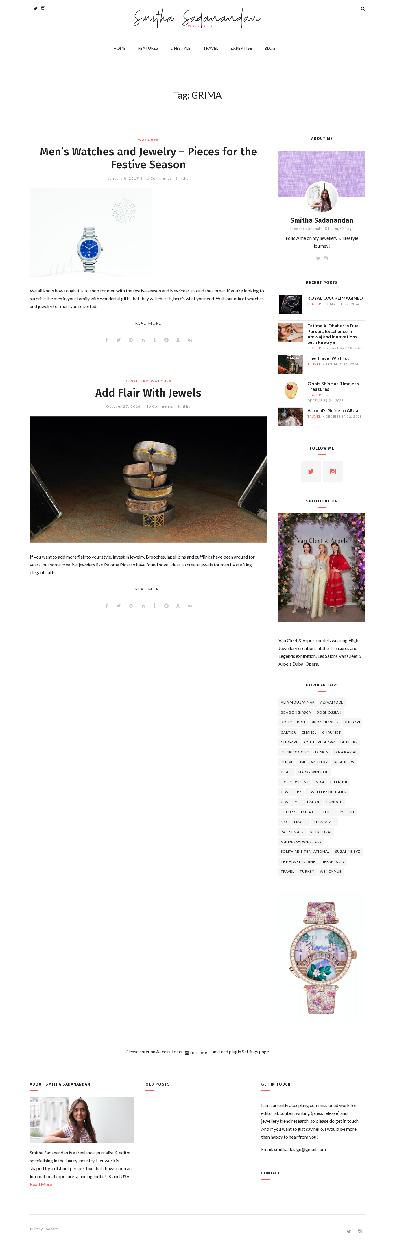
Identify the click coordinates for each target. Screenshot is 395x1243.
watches (148, 139)
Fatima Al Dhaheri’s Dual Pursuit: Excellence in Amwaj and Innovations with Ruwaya (333, 334)
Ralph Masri (293, 832)
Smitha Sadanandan (198, 19)
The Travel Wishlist (328, 358)
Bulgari (352, 722)
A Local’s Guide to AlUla (332, 410)
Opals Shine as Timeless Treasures (333, 386)
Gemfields (343, 762)
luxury (288, 812)
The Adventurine (298, 861)
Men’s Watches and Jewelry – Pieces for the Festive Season (148, 158)
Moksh (347, 812)
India (320, 782)
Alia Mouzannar (298, 702)
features (316, 304)
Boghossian (329, 712)
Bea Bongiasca (296, 712)
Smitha (182, 178)
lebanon (312, 802)
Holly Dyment (295, 782)
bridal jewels (325, 722)
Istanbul (339, 782)
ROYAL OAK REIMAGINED (335, 298)
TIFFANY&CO (332, 861)
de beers (348, 742)
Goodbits (51, 1229)
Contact (270, 1173)
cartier (288, 732)
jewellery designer (327, 792)
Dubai (286, 762)
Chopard (290, 742)
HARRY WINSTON (313, 772)
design (322, 752)
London (334, 802)
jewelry (289, 802)
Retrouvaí (320, 832)
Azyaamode (332, 702)
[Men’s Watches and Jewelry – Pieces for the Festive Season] (148, 232)
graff (287, 772)
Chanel (309, 732)
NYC (285, 822)
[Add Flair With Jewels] (148, 479)
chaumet (331, 732)
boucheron (293, 722)
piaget (300, 822)
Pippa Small (324, 822)
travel (314, 364)
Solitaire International (305, 851)
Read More (41, 1184)
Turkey (307, 871)
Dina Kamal (345, 752)
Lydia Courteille (318, 812)
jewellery (136, 381)
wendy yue (331, 871)
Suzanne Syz (347, 851)
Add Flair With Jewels (148, 392)
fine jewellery (313, 762)
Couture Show (319, 742)
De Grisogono (295, 752)
